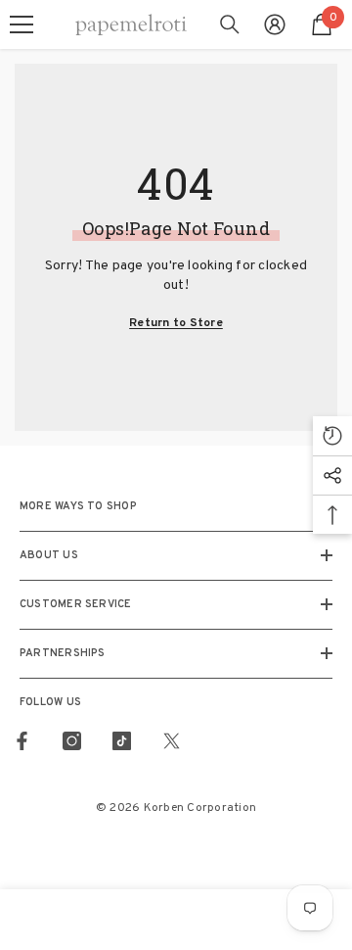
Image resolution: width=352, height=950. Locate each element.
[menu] (21, 24)
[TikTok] (122, 741)
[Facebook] (22, 741)
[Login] (274, 24)
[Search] (230, 24)
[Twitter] (171, 741)
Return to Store (176, 323)
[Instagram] (72, 741)
